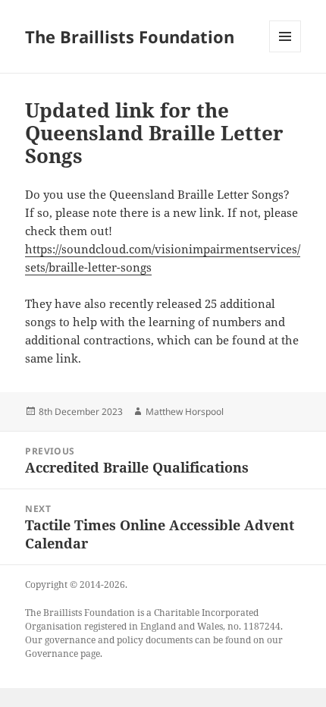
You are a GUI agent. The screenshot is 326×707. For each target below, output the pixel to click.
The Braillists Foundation (129, 36)
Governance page (62, 653)
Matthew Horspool (185, 411)
